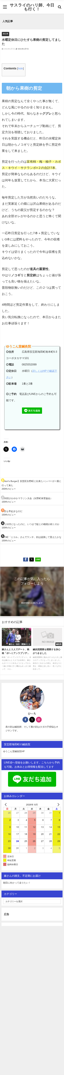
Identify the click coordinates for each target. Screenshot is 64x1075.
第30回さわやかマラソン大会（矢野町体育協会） (27, 498)
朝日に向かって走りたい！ (17, 883)
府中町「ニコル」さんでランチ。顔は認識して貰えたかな (31, 537)
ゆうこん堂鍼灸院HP (14, 751)
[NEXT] (58, 804)
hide (20, 68)
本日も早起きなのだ (12, 511)
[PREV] (6, 804)
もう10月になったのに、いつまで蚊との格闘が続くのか (30, 524)
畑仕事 (5, 34)
